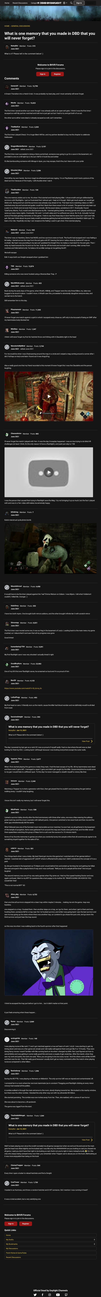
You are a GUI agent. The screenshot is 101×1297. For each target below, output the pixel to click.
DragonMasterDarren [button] (19, 146)
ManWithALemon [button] (17, 283)
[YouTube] (58, 1295)
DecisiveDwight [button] (17, 717)
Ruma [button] (13, 1021)
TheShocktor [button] (16, 190)
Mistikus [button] (14, 329)
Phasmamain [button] (16, 309)
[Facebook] (42, 1295)
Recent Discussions (13, 1257)
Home (8, 1235)
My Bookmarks (50, 1244)
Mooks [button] (13, 103)
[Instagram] (49, 1295)
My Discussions (12, 1248)
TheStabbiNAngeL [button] (18, 1115)
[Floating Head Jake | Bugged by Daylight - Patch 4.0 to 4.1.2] (49, 472)
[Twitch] (66, 1295)
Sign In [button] (42, 74)
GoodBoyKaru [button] (16, 663)
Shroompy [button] (15, 623)
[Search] (71, 3)
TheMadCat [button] (15, 127)
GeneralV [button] (14, 86)
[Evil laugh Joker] (49, 963)
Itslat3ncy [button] (15, 606)
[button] (6, 47)
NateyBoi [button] (14, 46)
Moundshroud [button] (16, 586)
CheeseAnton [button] (16, 433)
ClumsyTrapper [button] (17, 1165)
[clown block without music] (49, 396)
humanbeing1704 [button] (18, 647)
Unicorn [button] (14, 781)
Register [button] (57, 74)
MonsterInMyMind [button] (18, 346)
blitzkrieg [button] (14, 512)
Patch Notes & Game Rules (16, 1253)
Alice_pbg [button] (14, 894)
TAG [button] (12, 266)
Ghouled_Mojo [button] (16, 170)
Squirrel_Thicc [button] (16, 759)
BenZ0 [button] (13, 680)
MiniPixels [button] (15, 809)
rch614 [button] (13, 848)
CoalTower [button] (15, 1182)
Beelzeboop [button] (15, 1071)
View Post (86, 741)
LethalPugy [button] (15, 697)
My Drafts (50, 1240)
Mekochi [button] (14, 230)
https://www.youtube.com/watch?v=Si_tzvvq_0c (23, 688)
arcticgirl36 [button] (15, 1038)
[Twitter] (35, 1295)
